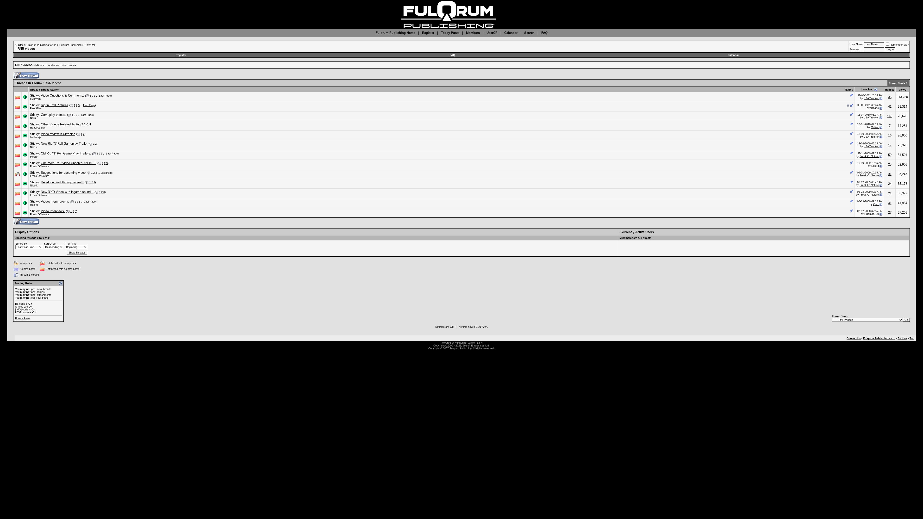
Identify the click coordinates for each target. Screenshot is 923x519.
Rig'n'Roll (90, 44)
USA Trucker (871, 98)
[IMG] (18, 309)
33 (890, 97)
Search (529, 33)
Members (473, 33)
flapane (874, 107)
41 (890, 106)
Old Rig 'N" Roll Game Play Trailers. (66, 153)
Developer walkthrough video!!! (62, 182)
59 (890, 155)
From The (70, 243)
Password (855, 49)
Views (902, 89)
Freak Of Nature (869, 156)
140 (889, 116)
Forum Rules (22, 318)
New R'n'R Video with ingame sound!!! (67, 192)
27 (890, 212)
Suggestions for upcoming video (63, 172)
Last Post (867, 89)
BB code (20, 303)
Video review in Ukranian (58, 134)
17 (890, 145)
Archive (902, 338)
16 (890, 135)
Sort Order (50, 243)
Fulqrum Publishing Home (395, 33)
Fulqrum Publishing (70, 44)
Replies (889, 89)
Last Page (105, 95)
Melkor (875, 127)
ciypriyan (35, 98)
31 (890, 174)
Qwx (876, 204)
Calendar (511, 33)
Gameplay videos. (53, 115)
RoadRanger (37, 127)
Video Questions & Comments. (62, 95)
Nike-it (33, 147)
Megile (33, 156)
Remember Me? (899, 44)
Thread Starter (50, 89)
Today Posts (450, 33)
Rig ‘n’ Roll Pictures (54, 105)
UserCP (492, 33)
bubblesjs (35, 137)
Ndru (33, 118)
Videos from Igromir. (55, 201)
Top (912, 338)
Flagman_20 (871, 213)
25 (890, 164)
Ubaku (34, 204)
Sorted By (21, 243)
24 (890, 183)
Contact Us (854, 338)
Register (428, 33)
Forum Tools (897, 83)
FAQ (544, 33)
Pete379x (35, 108)
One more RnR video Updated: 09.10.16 (68, 163)
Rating (849, 89)
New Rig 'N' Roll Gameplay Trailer (64, 143)
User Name (856, 44)
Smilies (19, 306)
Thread (34, 89)
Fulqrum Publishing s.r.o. (879, 338)
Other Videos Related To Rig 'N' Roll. (66, 124)
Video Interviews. (53, 211)
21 (890, 193)
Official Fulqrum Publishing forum (37, 44)
